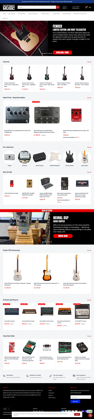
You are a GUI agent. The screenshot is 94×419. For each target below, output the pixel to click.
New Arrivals (12, 13)
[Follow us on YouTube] (42, 411)
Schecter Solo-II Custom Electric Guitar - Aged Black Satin (28, 84)
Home (4, 13)
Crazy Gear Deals (66, 13)
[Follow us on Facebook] (34, 411)
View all (89, 62)
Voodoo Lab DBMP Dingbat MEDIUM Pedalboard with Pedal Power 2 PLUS (46, 195)
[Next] (91, 78)
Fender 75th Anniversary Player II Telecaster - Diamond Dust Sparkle (17, 284)
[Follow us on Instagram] (40, 411)
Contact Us (51, 393)
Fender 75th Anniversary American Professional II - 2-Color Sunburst (46, 284)
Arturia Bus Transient (9, 321)
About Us (5, 18)
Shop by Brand (45, 13)
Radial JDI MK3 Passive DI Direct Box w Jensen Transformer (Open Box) (28, 358)
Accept (77, 414)
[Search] (58, 7)
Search (50, 390)
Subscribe (75, 401)
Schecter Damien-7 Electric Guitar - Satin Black (64, 83)
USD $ (5, 408)
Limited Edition (22, 13)
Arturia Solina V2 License (28, 321)
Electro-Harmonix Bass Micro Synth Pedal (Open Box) (64, 357)
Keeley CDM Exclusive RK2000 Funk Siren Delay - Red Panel (76, 131)
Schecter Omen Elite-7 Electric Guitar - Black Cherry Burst (11, 84)
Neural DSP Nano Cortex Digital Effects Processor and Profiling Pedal (17, 131)
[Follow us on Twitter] (37, 411)
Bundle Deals (56, 13)
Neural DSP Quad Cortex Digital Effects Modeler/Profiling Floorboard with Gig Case (44, 131)
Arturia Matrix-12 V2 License (46, 321)
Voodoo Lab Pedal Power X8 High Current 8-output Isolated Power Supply (81, 195)
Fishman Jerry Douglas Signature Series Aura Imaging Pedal (82, 358)
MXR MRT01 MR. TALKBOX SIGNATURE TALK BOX (28, 194)
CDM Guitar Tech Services (80, 13)
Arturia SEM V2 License (80, 321)
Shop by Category (32, 13)
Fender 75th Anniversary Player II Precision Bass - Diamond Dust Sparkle (75, 284)
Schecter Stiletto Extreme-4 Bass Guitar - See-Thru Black (82, 83)
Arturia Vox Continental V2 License (63, 321)
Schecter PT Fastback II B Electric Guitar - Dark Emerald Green (47, 84)
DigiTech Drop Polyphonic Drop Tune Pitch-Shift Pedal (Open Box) (11, 358)
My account (75, 8)
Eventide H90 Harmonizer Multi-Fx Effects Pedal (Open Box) (46, 358)
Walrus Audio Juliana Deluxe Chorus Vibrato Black (64, 194)
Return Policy (51, 397)
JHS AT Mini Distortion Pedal (11, 193)
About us (50, 395)
